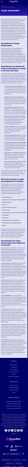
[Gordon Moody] (13, 450)
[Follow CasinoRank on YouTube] (15, 430)
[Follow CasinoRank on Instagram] (9, 430)
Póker (13, 392)
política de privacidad (14, 376)
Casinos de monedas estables (13, 406)
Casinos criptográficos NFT (13, 403)
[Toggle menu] (2, 1)
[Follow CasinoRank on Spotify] (18, 430)
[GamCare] (18, 446)
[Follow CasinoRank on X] (12, 430)
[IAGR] (7, 446)
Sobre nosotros (14, 364)
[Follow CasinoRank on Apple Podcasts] (21, 430)
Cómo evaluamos (14, 369)
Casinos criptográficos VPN (13, 408)
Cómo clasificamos (13, 371)
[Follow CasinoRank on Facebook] (6, 430)
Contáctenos (14, 367)
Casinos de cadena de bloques (13, 401)
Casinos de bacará (13, 385)
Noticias (14, 374)
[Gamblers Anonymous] (11, 446)
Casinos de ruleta (14, 390)
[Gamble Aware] (12, 454)
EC (13, 433)
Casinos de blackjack (14, 387)
